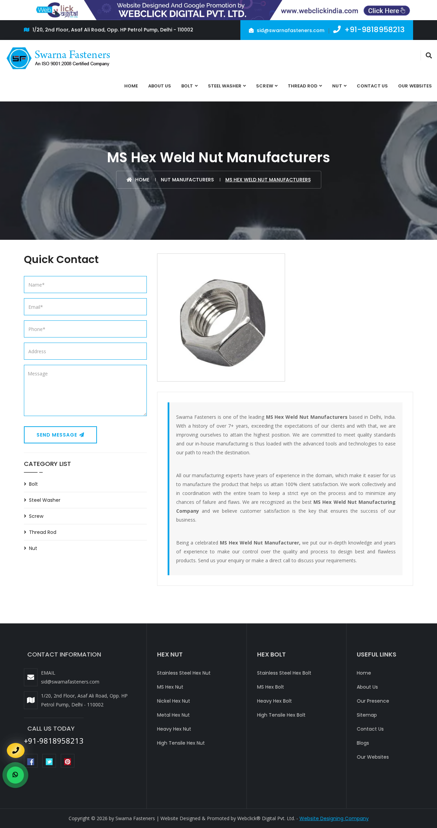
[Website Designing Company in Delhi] (218, 9)
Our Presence (373, 701)
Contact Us (372, 86)
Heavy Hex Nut (174, 729)
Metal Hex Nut (173, 715)
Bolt (187, 86)
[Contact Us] (16, 746)
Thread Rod (303, 86)
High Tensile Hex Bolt (281, 715)
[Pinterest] (67, 761)
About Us (159, 86)
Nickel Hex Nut (173, 701)
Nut (337, 86)
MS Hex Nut (170, 687)
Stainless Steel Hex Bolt (284, 673)
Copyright (79, 818)
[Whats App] (15, 775)
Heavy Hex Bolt (274, 701)
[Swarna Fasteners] (58, 58)
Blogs (363, 743)
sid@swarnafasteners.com (289, 30)
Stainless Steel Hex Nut (184, 673)
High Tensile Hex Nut (181, 743)
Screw (264, 86)
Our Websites (415, 86)
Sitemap (367, 715)
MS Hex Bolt (270, 687)
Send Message (58, 434)
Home (131, 86)
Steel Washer (225, 86)
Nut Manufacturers (187, 179)
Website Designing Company (334, 818)
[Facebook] (31, 761)
